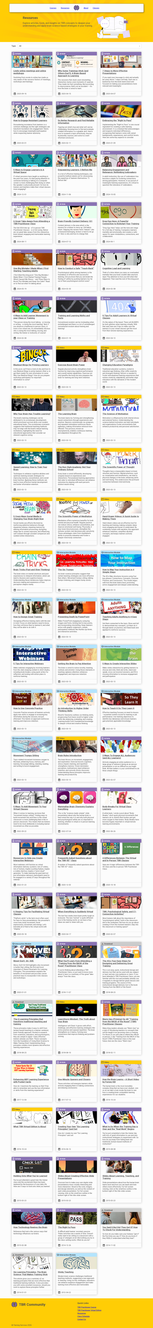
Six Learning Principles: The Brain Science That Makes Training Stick (30, 1273)
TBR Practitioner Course (86, 1307)
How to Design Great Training (27, 617)
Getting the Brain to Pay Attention (74, 663)
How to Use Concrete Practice (28, 708)
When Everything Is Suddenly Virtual (75, 911)
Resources (65, 8)
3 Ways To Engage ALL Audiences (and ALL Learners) (118, 756)
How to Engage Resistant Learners (30, 120)
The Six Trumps (65, 569)
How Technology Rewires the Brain (30, 1227)
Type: (14, 46)
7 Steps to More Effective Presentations (114, 72)
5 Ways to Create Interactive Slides (119, 663)
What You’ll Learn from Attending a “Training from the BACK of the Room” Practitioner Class (75, 963)
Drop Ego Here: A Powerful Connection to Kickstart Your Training (120, 222)
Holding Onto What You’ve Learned (30, 1176)
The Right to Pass (66, 1227)
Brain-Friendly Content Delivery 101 (75, 221)
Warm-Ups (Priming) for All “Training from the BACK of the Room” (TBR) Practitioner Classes (120, 1021)
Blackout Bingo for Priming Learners (31, 365)
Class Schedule (83, 1316)
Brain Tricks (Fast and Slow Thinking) (31, 569)
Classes (96, 8)
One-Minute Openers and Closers (74, 1079)
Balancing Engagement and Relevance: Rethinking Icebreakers (119, 171)
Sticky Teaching (65, 1272)
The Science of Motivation (115, 414)
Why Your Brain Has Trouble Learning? (32, 414)
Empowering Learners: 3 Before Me (75, 170)
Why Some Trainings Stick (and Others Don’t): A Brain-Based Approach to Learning (73, 73)
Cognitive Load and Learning (116, 268)
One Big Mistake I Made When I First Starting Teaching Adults (30, 269)
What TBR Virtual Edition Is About (29, 1126)
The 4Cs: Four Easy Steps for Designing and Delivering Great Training (117, 963)
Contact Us (81, 1319)
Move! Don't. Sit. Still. (23, 961)
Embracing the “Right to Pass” (117, 120)
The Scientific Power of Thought (118, 467)
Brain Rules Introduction (70, 755)
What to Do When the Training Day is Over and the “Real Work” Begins (120, 1127)
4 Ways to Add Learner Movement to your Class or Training (31, 316)
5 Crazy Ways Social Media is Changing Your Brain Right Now (28, 517)
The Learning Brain (67, 414)
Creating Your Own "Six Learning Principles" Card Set (73, 1127)
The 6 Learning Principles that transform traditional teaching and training (30, 1021)
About (86, 8)
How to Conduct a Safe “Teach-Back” (76, 268)
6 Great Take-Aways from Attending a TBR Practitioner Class (31, 222)
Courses (53, 8)
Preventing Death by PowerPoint (73, 617)
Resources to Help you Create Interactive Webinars (28, 859)
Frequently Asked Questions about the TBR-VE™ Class (75, 859)
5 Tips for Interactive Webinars (28, 663)
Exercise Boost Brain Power (71, 365)
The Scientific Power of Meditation (75, 516)
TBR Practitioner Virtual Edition (89, 1310)
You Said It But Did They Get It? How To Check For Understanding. (120, 1228)
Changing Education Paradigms (117, 365)
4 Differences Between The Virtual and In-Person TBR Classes (119, 859)
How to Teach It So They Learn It (118, 708)
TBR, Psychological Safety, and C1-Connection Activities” (119, 912)
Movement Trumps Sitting (26, 755)
